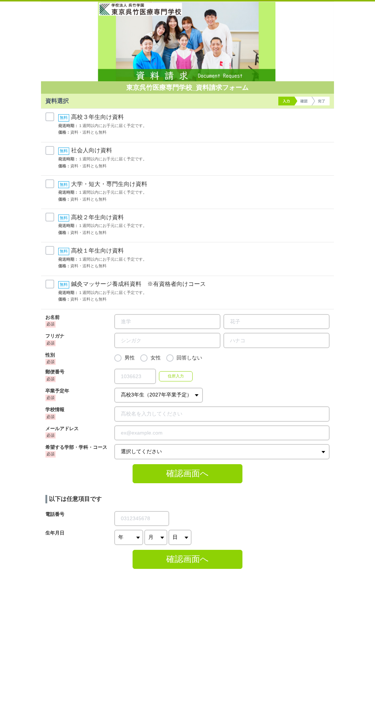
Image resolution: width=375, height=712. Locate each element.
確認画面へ (187, 473)
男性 (130, 358)
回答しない (189, 358)
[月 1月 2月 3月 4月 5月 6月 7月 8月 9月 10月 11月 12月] (155, 537)
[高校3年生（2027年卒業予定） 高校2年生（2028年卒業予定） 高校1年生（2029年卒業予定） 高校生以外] (158, 395)
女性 (156, 358)
